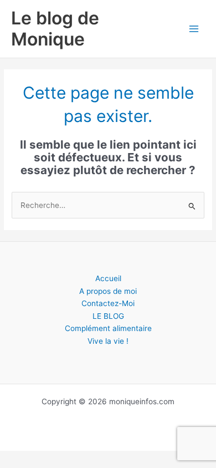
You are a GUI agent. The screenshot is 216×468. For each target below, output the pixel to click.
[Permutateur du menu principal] (194, 29)
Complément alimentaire (108, 328)
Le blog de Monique (55, 28)
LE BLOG (108, 316)
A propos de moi (108, 291)
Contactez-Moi (108, 303)
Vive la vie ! (108, 341)
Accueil (108, 278)
